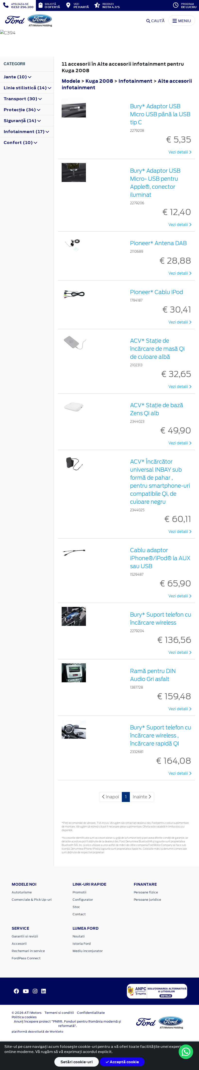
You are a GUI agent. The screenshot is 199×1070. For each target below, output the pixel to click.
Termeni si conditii (59, 1012)
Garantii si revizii (25, 936)
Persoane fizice (146, 892)
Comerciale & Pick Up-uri (32, 899)
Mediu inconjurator (88, 951)
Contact (79, 914)
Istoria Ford (82, 943)
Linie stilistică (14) (26, 88)
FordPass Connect (26, 958)
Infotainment (135, 81)
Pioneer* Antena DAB (158, 243)
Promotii (79, 892)
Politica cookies (24, 1017)
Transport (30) (21, 99)
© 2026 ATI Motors (26, 1012)
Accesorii (19, 943)
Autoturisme (22, 892)
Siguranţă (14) (20, 121)
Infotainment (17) (25, 132)
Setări (76, 1061)
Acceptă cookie (124, 1061)
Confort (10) (19, 142)
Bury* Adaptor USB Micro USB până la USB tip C (160, 114)
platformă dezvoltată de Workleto (37, 1032)
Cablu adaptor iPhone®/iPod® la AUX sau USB (160, 558)
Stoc (76, 907)
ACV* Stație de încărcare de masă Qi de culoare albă (157, 349)
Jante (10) (16, 77)
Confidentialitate (91, 1012)
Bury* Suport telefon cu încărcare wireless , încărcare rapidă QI (160, 735)
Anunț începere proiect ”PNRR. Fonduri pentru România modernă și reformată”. (67, 1023)
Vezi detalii (178, 152)
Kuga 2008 (99, 81)
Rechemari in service (28, 951)
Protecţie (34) (20, 110)
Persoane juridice (147, 899)
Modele (71, 81)
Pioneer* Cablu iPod (156, 292)
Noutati (79, 936)
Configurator (83, 899)
